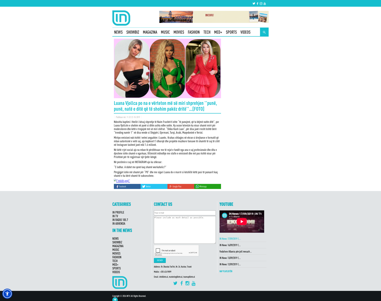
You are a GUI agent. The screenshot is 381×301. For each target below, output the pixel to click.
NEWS (118, 32)
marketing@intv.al (175, 276)
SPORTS (231, 32)
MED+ (218, 32)
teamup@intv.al (189, 276)
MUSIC (165, 32)
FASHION (194, 32)
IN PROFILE (118, 212)
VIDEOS (245, 32)
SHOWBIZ (132, 32)
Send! (160, 260)
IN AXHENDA (118, 223)
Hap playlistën (226, 271)
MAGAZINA (150, 32)
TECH (206, 32)
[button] (7, 293)
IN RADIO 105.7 (120, 220)
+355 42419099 (165, 271)
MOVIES (179, 32)
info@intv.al (163, 276)
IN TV (115, 216)
